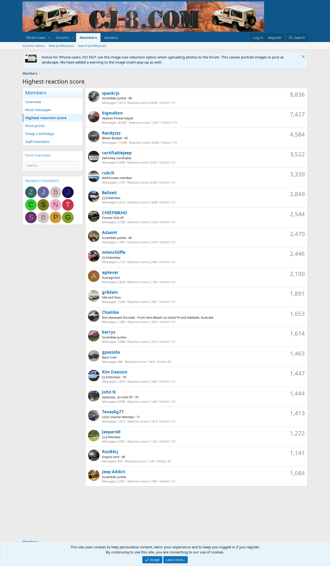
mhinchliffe (113, 252)
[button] (49, 37)
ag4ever (110, 272)
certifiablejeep (117, 153)
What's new (35, 37)
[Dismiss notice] (303, 57)
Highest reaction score (45, 117)
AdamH (109, 232)
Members (88, 37)
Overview (33, 101)
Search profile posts (92, 45)
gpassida (111, 352)
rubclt (108, 173)
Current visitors (33, 45)
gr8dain (110, 292)
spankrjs (110, 93)
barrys (108, 332)
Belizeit (109, 192)
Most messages (38, 109)
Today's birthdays (39, 133)
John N (109, 392)
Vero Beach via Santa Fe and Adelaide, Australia (179, 317)
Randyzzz (111, 133)
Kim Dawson (114, 372)
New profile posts (61, 45)
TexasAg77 (113, 412)
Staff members (37, 141)
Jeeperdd (111, 432)
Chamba (110, 312)
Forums (62, 37)
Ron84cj (110, 451)
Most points (35, 125)
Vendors (111, 37)
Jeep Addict (113, 471)
